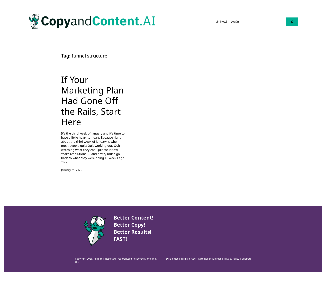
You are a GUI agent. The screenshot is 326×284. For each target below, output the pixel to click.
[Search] (292, 21)
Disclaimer (172, 258)
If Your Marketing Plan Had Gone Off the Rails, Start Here (92, 100)
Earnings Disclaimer (209, 258)
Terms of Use (188, 258)
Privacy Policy (231, 258)
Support (246, 258)
